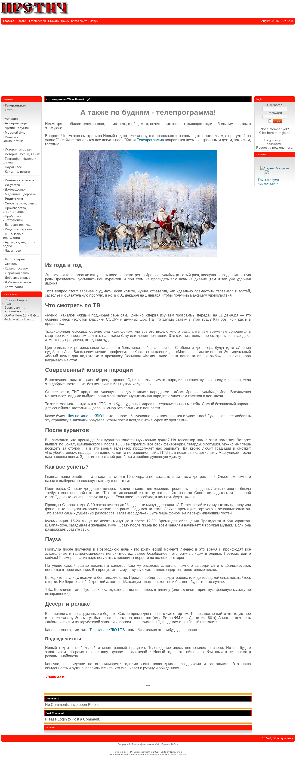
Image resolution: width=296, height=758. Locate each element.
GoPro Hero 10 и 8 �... (21, 315)
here (289, 147)
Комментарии (268, 183)
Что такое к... (14, 311)
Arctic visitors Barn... (19, 319)
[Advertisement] (148, 59)
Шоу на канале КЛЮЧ (85, 416)
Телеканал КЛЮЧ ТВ (107, 630)
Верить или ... (14, 307)
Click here (266, 133)
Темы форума (268, 180)
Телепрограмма (150, 140)
